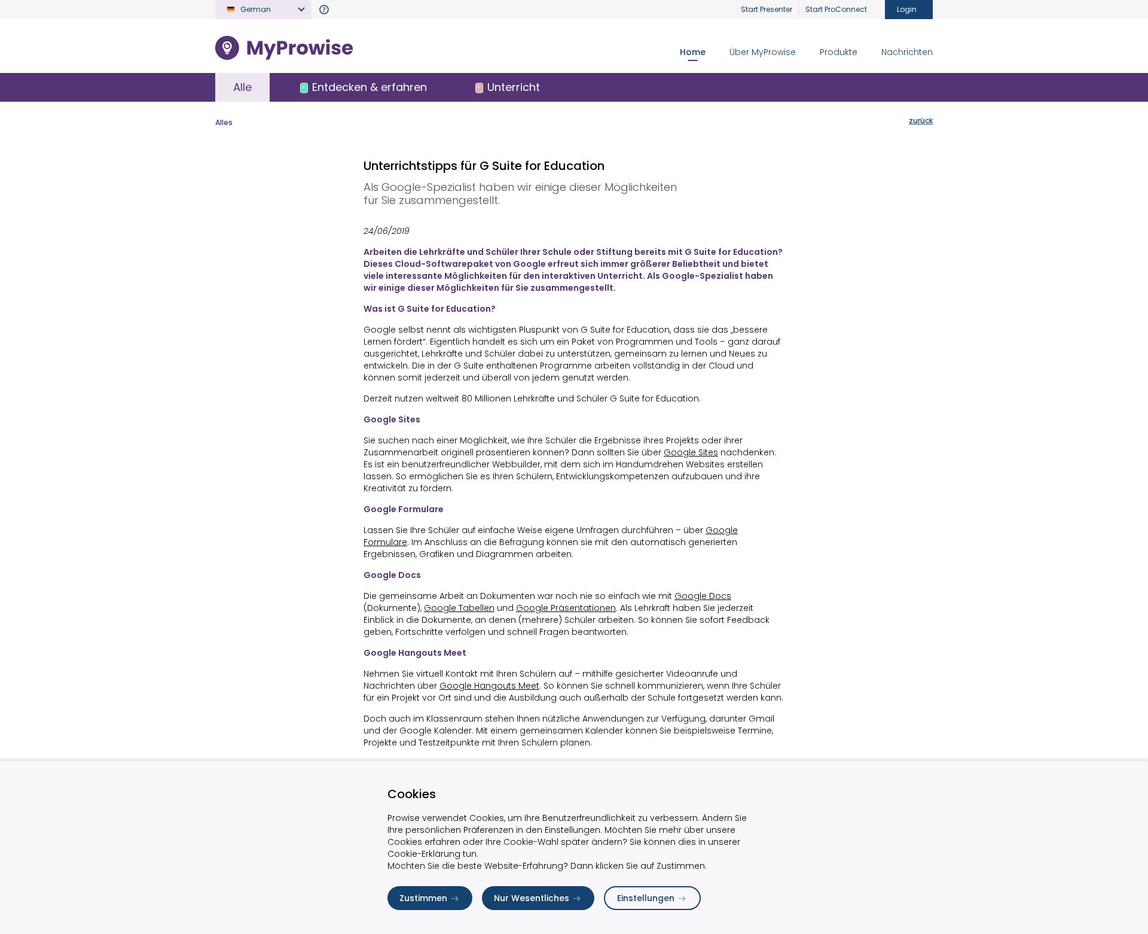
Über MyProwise (762, 52)
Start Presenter (766, 9)
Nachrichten (907, 52)
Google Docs (702, 596)
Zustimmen (423, 898)
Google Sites (691, 452)
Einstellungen (645, 898)
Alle (242, 87)
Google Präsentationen (566, 608)
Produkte (838, 52)
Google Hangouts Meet (489, 686)
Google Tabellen (459, 608)
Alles (224, 122)
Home (693, 52)
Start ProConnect (836, 9)
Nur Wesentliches (531, 898)
